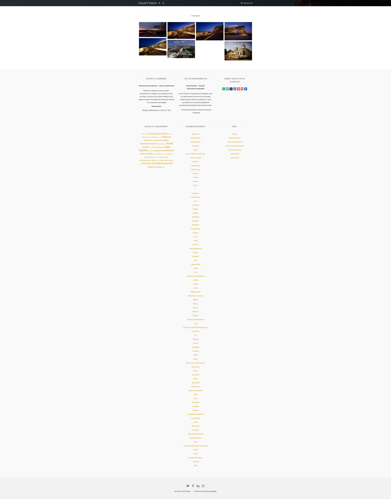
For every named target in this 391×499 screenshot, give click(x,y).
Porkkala (195, 339)
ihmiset (159, 137)
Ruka (195, 379)
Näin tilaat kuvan (235, 138)
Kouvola (195, 245)
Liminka (195, 280)
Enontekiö (195, 146)
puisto (155, 157)
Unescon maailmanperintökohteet (195, 446)
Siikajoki (195, 410)
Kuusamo (195, 256)
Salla (195, 394)
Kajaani (195, 209)
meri (142, 153)
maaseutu (151, 151)
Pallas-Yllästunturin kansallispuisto (195, 327)
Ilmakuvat (195, 193)
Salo (195, 398)
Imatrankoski (195, 197)
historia (149, 137)
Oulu (159, 154)
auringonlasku (154, 133)
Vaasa (195, 454)
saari (166, 160)
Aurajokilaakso (195, 142)
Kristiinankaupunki (195, 249)
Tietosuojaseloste (234, 150)
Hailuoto (195, 162)
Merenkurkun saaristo (195, 296)
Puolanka (195, 351)
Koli (195, 237)
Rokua (195, 371)
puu (158, 157)
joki (162, 140)
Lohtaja (195, 284)
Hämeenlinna (195, 170)
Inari (195, 201)
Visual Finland (147, 3)
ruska (162, 160)
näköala (155, 154)
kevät (150, 147)
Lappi (196, 268)
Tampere (195, 430)
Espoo (195, 150)
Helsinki (144, 137)
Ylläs (195, 466)
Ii (195, 189)
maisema (158, 150)
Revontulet (195, 367)
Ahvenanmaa (195, 138)
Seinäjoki (195, 406)
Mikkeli (195, 300)
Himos (195, 185)
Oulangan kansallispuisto (195, 319)
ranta (153, 160)
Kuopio (195, 252)
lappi (167, 146)
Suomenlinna (195, 418)
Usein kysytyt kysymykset (234, 146)
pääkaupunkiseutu (145, 160)
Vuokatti (195, 462)
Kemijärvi (195, 221)
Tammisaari (195, 426)
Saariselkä (195, 383)
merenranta (168, 150)
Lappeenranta (195, 264)
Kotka (195, 241)
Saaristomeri (195, 387)
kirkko (154, 147)
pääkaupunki (164, 157)
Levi (195, 272)
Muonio (195, 308)
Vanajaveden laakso (195, 458)
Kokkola (195, 233)
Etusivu (234, 134)
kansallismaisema (148, 143)
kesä (170, 143)
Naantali (195, 312)
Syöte (195, 422)
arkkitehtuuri (144, 134)
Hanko (195, 177)
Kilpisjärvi (195, 225)
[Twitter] (188, 486)
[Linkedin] (198, 486)
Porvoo (195, 343)
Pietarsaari (195, 331)
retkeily (157, 160)
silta (141, 163)
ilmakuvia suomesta (152, 140)
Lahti (195, 260)
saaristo (170, 160)
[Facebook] (193, 486)
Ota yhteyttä (234, 154)
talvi (155, 167)
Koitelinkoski (195, 229)
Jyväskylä (195, 205)
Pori (195, 335)
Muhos (195, 304)
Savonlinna (195, 402)
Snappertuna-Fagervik (195, 414)
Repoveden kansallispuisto (195, 363)
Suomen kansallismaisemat (158, 163)
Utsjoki (195, 450)
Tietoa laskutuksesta (234, 142)
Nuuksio (195, 316)
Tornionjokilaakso (195, 438)
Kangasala (195, 217)
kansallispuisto (162, 144)
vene (164, 167)
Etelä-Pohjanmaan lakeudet (195, 154)
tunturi (159, 167)
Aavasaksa (195, 134)
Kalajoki (195, 213)
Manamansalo (195, 292)
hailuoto (170, 134)
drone (164, 133)
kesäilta (145, 147)
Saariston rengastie (195, 390)
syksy (150, 166)
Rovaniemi (195, 375)
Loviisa (195, 288)
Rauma (195, 359)
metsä (149, 153)
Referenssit (235, 158)
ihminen (154, 137)
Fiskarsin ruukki (195, 158)
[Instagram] (203, 486)
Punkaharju (195, 347)
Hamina (195, 174)
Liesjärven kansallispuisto (195, 276)
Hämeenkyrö (195, 166)
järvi (166, 140)
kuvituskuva (160, 147)
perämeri (163, 154)
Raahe (195, 355)
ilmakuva (166, 137)
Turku (195, 442)
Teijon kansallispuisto (195, 434)
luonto (143, 150)
